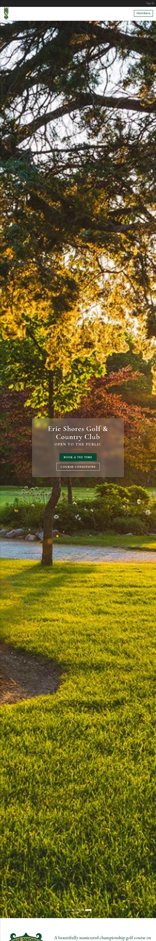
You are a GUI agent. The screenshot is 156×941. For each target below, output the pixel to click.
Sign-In (150, 3)
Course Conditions (78, 466)
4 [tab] (88, 910)
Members (143, 13)
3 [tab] (81, 910)
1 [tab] (68, 910)
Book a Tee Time (78, 457)
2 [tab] (75, 910)
